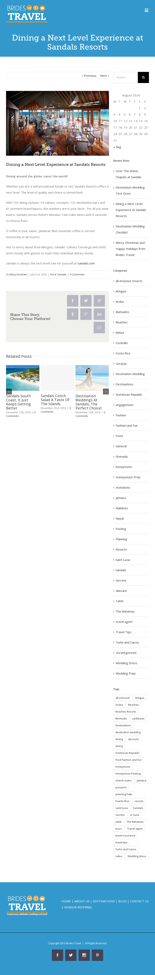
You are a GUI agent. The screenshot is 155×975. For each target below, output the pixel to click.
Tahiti (119, 601)
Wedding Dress (126, 663)
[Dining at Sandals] (57, 123)
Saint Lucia (123, 560)
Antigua (121, 291)
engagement (124, 405)
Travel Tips (123, 632)
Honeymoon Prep (128, 477)
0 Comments (77, 274)
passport (121, 787)
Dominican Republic (129, 394)
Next (103, 76)
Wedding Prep (126, 673)
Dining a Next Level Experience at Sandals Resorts (131, 210)
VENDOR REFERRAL (78, 907)
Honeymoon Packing (128, 773)
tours (118, 828)
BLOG (122, 901)
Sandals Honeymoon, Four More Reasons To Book (91, 401)
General (121, 446)
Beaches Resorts (125, 711)
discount (133, 739)
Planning (121, 539)
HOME (66, 901)
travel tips (121, 842)
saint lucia (121, 808)
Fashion (121, 415)
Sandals (62, 274)
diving (119, 746)
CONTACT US (139, 901)
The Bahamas (125, 611)
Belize (120, 332)
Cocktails (122, 343)
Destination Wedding (130, 374)
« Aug (117, 147)
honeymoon (124, 467)
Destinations (124, 384)
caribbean (138, 718)
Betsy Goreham (18, 274)
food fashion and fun (128, 760)
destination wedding (127, 732)
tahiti (118, 822)
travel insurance (125, 835)
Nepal (120, 518)
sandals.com (86, 263)
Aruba (120, 301)
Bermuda (121, 718)
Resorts (121, 549)
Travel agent (134, 828)
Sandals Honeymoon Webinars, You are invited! (56, 401)
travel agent (124, 622)
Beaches (122, 322)
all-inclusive (122, 698)
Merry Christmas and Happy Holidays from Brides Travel (130, 249)
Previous (90, 76)
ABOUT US (81, 901)
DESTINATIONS (104, 901)
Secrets (121, 580)
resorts (139, 801)
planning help (123, 794)
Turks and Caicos (127, 642)
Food (53, 274)
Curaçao (121, 363)
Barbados (122, 312)
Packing (121, 529)
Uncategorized (126, 653)
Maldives (122, 508)
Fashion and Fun (127, 425)
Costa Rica (123, 353)
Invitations (123, 487)
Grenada (122, 456)
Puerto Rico (122, 801)
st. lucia (134, 815)
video (118, 856)
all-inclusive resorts (129, 281)
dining (119, 739)
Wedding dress (137, 856)
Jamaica (121, 498)
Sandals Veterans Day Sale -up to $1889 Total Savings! (21, 401)
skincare (121, 591)
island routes (123, 780)
